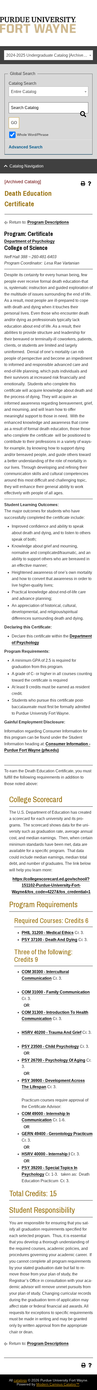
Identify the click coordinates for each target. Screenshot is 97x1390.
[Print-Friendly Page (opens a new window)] (83, 183)
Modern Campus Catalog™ (57, 1384)
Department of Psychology (29, 241)
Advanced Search (26, 147)
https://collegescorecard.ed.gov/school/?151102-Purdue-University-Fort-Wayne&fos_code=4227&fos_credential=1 (51, 885)
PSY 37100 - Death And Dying (49, 940)
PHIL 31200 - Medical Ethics (48, 933)
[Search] (83, 114)
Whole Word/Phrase (32, 135)
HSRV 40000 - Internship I (46, 1154)
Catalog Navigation (26, 166)
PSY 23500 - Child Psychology (50, 1046)
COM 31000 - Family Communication (56, 992)
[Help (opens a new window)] (89, 183)
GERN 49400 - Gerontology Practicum (57, 1134)
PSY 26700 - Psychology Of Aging (53, 1060)
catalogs (20, 1380)
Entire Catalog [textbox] (23, 91)
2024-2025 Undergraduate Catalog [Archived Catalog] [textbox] (49, 55)
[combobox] (48, 55)
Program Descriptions (48, 222)
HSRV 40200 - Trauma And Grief (51, 1032)
